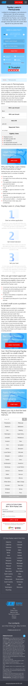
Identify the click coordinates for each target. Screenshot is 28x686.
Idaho (19, 550)
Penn (20, 441)
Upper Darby (20, 434)
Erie (7, 430)
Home (4, 80)
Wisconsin (20, 587)
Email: (5, 44)
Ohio (19, 574)
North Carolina (8, 574)
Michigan (19, 560)
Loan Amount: (7, 38)
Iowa (8, 555)
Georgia (8, 550)
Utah (19, 584)
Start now (13, 404)
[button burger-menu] (25, 2)
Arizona (19, 542)
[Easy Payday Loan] (5, 2)
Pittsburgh (20, 423)
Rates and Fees (14, 612)
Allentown (7, 426)
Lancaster (7, 437)
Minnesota (8, 563)
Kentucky (8, 558)
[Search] (24, 419)
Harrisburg (7, 467)
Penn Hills (20, 485)
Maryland (8, 560)
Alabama (8, 542)
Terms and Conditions (14, 614)
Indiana (20, 552)
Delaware (8, 547)
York (7, 445)
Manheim (20, 470)
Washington (7, 434)
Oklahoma (8, 576)
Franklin (7, 459)
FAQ (14, 608)
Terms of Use (8, 63)
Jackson (7, 470)
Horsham (7, 485)
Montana (19, 566)
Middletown (21, 437)
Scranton (7, 441)
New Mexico (19, 571)
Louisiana (19, 558)
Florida (20, 547)
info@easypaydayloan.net (14, 630)
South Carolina (8, 582)
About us (14, 616)
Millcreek (20, 452)
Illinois (8, 552)
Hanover (21, 474)
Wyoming (8, 590)
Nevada (19, 568)
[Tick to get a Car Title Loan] (23, 34)
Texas (8, 584)
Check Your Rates (14, 345)
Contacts (14, 618)
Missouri (8, 566)
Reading (21, 430)
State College (20, 481)
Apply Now (14, 51)
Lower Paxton (20, 467)
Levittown (20, 456)
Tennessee (19, 582)
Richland (7, 492)
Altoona (21, 478)
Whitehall (7, 489)
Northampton (7, 463)
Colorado (19, 544)
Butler (7, 474)
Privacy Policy (22, 523)
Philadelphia (7, 423)
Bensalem (20, 448)
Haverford (20, 463)
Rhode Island (19, 579)
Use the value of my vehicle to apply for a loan (15, 35)
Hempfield (7, 478)
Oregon (19, 576)
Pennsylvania (8, 579)
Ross (20, 492)
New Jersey (8, 571)
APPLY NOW (14, 160)
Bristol (7, 448)
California (8, 544)
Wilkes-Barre (7, 481)
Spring (20, 489)
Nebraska (8, 568)
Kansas (20, 555)
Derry (20, 459)
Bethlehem (20, 426)
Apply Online (18, 2)
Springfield (20, 445)
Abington (7, 456)
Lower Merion (7, 452)
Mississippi (20, 563)
